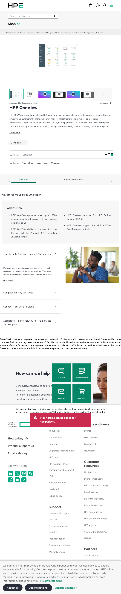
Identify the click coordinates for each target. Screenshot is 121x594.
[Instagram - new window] (23, 473)
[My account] (105, 5)
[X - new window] (17, 473)
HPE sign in (90, 525)
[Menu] (111, 5)
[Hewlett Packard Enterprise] (15, 5)
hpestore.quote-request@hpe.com (34, 399)
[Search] (55, 16)
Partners (90, 549)
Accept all (13, 587)
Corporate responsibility (61, 450)
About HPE (54, 430)
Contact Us (90, 472)
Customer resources (91, 464)
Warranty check (57, 552)
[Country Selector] (98, 5)
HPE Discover (91, 437)
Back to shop (11, 32)
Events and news (96, 424)
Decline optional (38, 587)
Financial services (93, 505)
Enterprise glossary (94, 498)
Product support (82, 377)
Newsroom (89, 450)
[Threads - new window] (30, 473)
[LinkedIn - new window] (10, 473)
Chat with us (27, 162)
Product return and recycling (58, 529)
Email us (61, 398)
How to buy (82, 398)
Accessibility (55, 437)
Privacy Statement (51, 580)
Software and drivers (59, 545)
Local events (90, 444)
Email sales (15, 453)
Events (87, 430)
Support (55, 507)
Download (16, 142)
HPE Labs (53, 457)
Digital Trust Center (94, 478)
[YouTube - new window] (17, 479)
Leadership (54, 489)
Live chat (61, 377)
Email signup (91, 492)
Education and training (96, 485)
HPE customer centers (95, 518)
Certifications (91, 555)
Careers (53, 444)
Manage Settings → (66, 587)
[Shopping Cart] (91, 5)
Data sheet (27, 154)
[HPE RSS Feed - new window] (23, 479)
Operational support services (59, 516)
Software (21, 32)
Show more (14, 132)
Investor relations (57, 482)
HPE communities (93, 512)
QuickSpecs (15, 154)
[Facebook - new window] (10, 479)
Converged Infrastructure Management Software (45, 32)
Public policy (55, 495)
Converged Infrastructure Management (79, 32)
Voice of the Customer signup (95, 534)
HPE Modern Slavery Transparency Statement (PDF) (61, 470)
